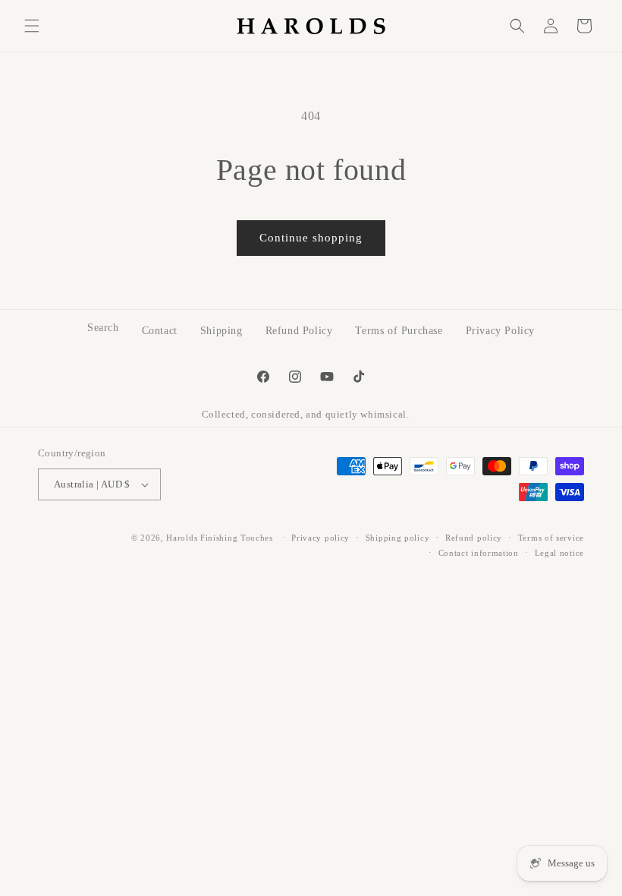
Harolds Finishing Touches (219, 537)
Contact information (478, 552)
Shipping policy (398, 537)
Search (103, 327)
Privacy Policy (500, 330)
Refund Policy (299, 330)
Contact (159, 330)
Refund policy (473, 537)
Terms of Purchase (398, 330)
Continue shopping (311, 238)
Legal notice (559, 552)
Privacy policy (320, 537)
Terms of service (551, 537)
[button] (32, 26)
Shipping (221, 330)
